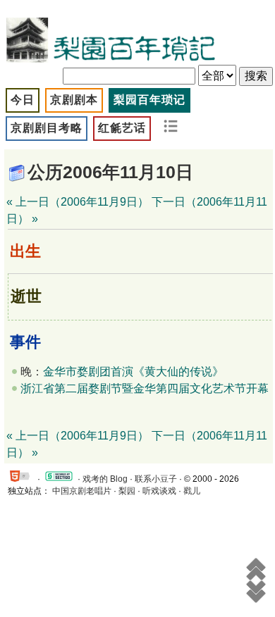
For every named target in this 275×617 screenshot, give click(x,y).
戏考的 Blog (105, 479)
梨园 (126, 491)
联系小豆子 (156, 479)
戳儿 (191, 491)
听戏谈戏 (159, 491)
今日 (23, 100)
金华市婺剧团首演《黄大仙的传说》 (133, 372)
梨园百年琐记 (149, 100)
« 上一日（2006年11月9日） (77, 202)
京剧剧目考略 (46, 128)
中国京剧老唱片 (81, 491)
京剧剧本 (74, 100)
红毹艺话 (122, 128)
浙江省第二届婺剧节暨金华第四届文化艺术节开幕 (144, 388)
